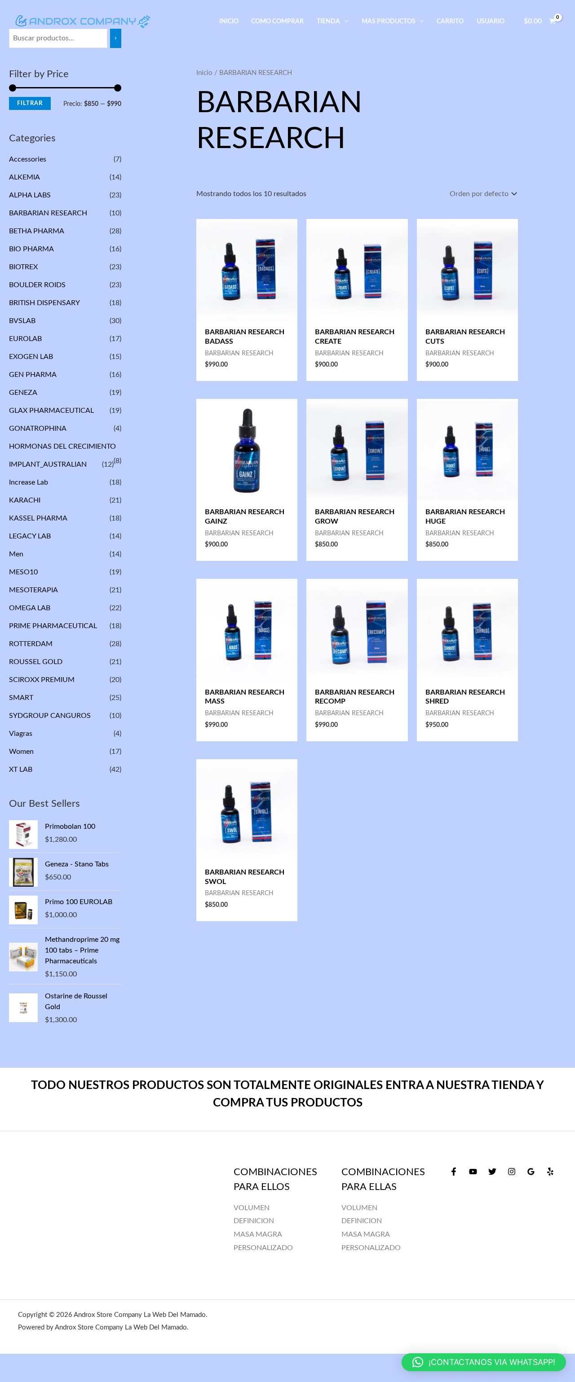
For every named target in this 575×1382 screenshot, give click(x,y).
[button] (344, 21)
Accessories (27, 159)
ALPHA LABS (30, 195)
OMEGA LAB (29, 608)
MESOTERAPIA (33, 590)
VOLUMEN (359, 1207)
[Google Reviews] (531, 1172)
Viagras (20, 733)
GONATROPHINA (37, 428)
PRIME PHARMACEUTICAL (53, 626)
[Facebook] (454, 1172)
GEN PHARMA (32, 374)
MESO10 (23, 572)
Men (16, 554)
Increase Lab (28, 482)
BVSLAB (22, 320)
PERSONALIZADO (371, 1247)
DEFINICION (361, 1221)
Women (21, 751)
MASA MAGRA (365, 1234)
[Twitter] (492, 1172)
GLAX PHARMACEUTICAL (51, 410)
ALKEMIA (24, 177)
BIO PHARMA (31, 249)
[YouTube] (473, 1172)
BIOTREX (23, 267)
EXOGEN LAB (31, 356)
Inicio (204, 73)
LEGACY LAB (30, 536)
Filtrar (30, 103)
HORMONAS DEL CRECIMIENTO (62, 446)
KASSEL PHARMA (38, 518)
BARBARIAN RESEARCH (48, 213)
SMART (21, 697)
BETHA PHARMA (36, 231)
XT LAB (20, 769)
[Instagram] (512, 1172)
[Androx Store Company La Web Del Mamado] (83, 21)
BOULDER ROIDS (37, 285)
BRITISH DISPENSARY (44, 302)
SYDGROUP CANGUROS (50, 715)
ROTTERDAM (31, 643)
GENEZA (23, 392)
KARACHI (24, 500)
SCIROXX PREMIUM (42, 679)
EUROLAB (25, 338)
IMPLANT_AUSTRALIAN (48, 464)
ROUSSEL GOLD (35, 661)
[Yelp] (550, 1172)
